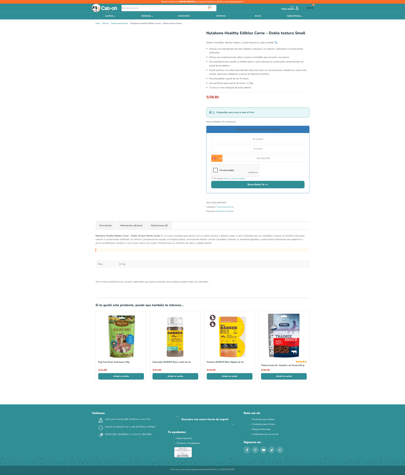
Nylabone (220, 211)
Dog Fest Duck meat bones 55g (113, 361)
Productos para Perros (263, 424)
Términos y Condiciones (188, 443)
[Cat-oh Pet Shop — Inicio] (104, 8)
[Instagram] (255, 450)
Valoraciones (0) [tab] (159, 225)
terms (227, 178)
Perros (106, 23)
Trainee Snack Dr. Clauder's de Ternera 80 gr (283, 365)
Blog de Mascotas (261, 429)
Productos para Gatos (263, 419)
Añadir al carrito (121, 376)
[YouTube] (263, 450)
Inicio (98, 23)
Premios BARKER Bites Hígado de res (225, 361)
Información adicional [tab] (131, 225)
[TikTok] (271, 450)
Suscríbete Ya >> (257, 184)
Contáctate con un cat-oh (265, 434)
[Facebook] (247, 450)
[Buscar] (212, 8)
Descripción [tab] (106, 225)
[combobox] (216, 158)
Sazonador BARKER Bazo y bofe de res (172, 361)
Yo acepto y (229, 178)
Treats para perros (119, 23)
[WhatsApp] (280, 450)
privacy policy (238, 178)
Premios (230, 211)
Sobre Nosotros (184, 438)
